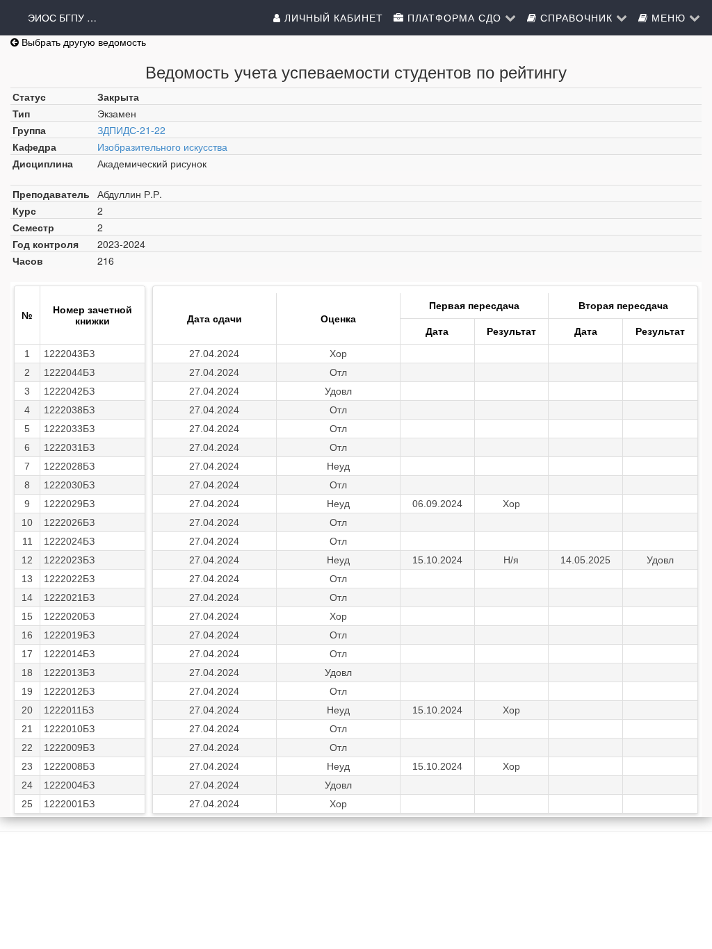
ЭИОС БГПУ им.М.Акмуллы (62, 17)
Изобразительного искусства (162, 147)
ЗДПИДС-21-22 (131, 130)
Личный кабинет (332, 17)
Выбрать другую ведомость (82, 42)
